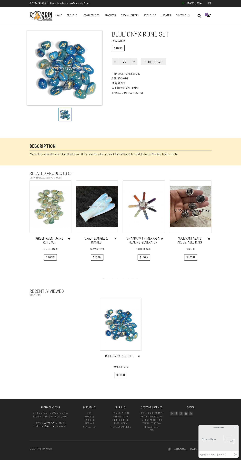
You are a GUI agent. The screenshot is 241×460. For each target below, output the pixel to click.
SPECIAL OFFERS (130, 15)
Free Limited (120, 423)
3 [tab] (113, 278)
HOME (59, 15)
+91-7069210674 (193, 3)
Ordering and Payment (151, 413)
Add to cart (155, 62)
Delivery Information (152, 416)
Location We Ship (121, 413)
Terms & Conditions (120, 427)
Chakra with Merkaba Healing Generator (143, 240)
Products (89, 420)
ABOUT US (72, 15)
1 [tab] (103, 278)
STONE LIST (150, 15)
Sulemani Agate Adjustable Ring (190, 240)
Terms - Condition (151, 423)
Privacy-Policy (152, 427)
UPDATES (166, 15)
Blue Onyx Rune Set (119, 356)
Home (89, 413)
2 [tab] (108, 278)
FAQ (152, 430)
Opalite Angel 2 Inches (96, 240)
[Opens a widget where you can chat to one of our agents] (218, 441)
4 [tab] (118, 278)
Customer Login (38, 3)
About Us (89, 416)
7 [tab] (132, 278)
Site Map (89, 423)
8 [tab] (137, 278)
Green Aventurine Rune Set (49, 240)
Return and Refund (152, 420)
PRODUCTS (110, 15)
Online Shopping (120, 420)
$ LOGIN (118, 48)
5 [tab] (123, 278)
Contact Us (136, 92)
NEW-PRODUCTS (91, 15)
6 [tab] (128, 278)
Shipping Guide (120, 416)
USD (209, 3)
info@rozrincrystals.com (54, 426)
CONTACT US (183, 15)
